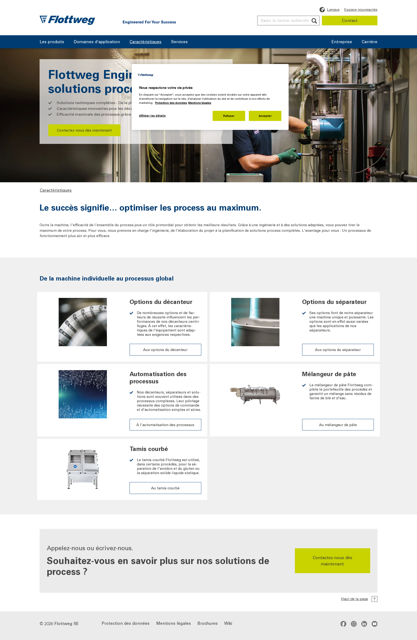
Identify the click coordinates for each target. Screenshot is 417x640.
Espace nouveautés (360, 9)
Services (179, 42)
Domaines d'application (97, 42)
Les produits (52, 42)
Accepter (265, 116)
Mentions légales (173, 623)
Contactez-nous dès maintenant (84, 130)
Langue (333, 9)
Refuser (228, 116)
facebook (343, 623)
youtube (374, 623)
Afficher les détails (152, 115)
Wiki (228, 623)
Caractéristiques (145, 42)
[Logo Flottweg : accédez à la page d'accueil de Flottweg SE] (67, 20)
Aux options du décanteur (165, 349)
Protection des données (126, 623)
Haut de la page (354, 598)
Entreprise (342, 42)
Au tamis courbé (165, 487)
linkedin (364, 623)
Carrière (369, 42)
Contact (350, 20)
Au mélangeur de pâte (338, 424)
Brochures (207, 623)
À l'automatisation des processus (165, 424)
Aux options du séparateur (338, 349)
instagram (354, 623)
